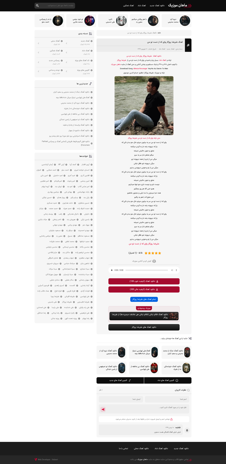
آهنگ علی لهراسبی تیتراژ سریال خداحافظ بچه (72, 97)
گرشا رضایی (85, 285)
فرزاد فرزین (71, 291)
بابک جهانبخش (83, 192)
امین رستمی (84, 181)
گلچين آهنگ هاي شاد (165, 380)
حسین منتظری (83, 203)
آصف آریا (73, 164)
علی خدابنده (69, 307)
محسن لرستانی (68, 247)
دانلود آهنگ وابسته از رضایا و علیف (76, 125)
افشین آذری (85, 175)
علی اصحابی (41, 307)
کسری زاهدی (59, 285)
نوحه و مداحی (54, 70)
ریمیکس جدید (54, 60)
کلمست (72, 285)
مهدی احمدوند (83, 230)
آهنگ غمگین (128, 5)
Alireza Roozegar (140, 68)
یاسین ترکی (85, 219)
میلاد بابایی (42, 219)
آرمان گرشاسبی (47, 164)
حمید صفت (53, 208)
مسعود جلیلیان (55, 230)
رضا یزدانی (56, 313)
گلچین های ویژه (83, 70)
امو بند (69, 186)
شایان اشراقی (53, 258)
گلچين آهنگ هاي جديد (118, 380)
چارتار (41, 208)
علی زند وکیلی (84, 307)
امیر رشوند (71, 181)
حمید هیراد (67, 208)
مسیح (70, 236)
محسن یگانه (84, 247)
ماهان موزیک (179, 6)
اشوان (38, 170)
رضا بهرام (86, 318)
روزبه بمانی (55, 318)
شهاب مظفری (84, 258)
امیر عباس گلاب (83, 186)
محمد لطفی (69, 241)
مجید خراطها (84, 241)
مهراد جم (86, 225)
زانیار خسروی (69, 313)
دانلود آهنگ (157, 56)
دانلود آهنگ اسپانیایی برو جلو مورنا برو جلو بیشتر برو (69, 136)
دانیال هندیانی (73, 214)
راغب (60, 214)
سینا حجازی (84, 269)
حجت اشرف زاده (83, 208)
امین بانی (44, 175)
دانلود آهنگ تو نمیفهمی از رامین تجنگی (74, 119)
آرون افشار (85, 164)
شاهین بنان (84, 263)
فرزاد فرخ (58, 291)
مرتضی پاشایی (45, 236)
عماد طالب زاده (43, 291)
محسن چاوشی (51, 247)
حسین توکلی (47, 197)
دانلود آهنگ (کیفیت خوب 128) (142, 281)
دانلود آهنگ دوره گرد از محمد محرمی (75, 103)
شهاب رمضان (68, 258)
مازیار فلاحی (52, 252)
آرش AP (61, 164)
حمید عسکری (52, 203)
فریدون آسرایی (43, 285)
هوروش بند (71, 219)
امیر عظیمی (44, 181)
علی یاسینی (52, 302)
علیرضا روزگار (147, 56)
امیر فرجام (58, 181)
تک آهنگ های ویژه (82, 60)
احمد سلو (65, 170)
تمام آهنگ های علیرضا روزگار (144, 299)
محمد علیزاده (55, 241)
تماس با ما (123, 448)
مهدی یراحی (72, 225)
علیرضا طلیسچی (83, 302)
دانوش (86, 214)
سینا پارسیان (68, 274)
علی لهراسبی (84, 296)
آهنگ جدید (170, 49)
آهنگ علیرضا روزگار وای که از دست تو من (165, 42)
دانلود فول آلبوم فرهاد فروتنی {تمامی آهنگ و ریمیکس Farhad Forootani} (66, 143)
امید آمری (71, 175)
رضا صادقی (41, 313)
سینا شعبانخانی (69, 269)
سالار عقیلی (69, 280)
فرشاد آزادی (85, 291)
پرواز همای (61, 197)
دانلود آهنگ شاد (161, 448)
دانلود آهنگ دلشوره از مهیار (79, 130)
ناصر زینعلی (57, 219)
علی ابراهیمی (84, 313)
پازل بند (86, 197)
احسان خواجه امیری (81, 170)
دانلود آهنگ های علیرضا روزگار (144, 327)
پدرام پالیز (74, 197)
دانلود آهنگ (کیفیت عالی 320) (142, 289)
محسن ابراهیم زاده (82, 252)
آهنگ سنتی (55, 41)
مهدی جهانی (58, 225)
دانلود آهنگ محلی (141, 448)
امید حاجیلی (58, 175)
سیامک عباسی (69, 263)
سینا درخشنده (84, 274)
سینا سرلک (53, 269)
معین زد (59, 236)
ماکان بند (66, 252)
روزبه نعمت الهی (71, 318)
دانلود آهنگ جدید (157, 5)
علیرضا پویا (55, 296)
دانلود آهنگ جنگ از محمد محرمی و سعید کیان (71, 92)
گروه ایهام (45, 186)
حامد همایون (68, 203)
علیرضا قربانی (70, 296)
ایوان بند (58, 186)
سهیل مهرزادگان (52, 274)
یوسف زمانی (48, 214)
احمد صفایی (51, 170)
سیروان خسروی (53, 263)
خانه (159, 33)
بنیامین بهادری (53, 192)
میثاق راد (69, 230)
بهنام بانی (68, 192)
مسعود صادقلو (83, 236)
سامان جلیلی (55, 280)
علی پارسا (55, 307)
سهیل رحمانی (84, 280)
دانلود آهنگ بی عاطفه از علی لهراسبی (75, 114)
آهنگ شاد (142, 5)
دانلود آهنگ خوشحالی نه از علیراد (76, 108)
